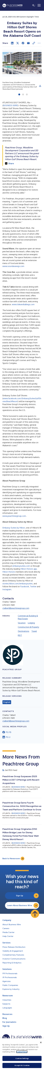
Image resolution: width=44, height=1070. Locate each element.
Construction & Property (28, 627)
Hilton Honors (8, 572)
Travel (34, 631)
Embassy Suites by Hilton (13, 527)
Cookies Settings (22, 1058)
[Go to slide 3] (27, 94)
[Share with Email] (28, 43)
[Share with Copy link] (34, 43)
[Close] (41, 1042)
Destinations (23, 631)
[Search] (33, 5)
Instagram (6, 589)
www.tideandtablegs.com (23, 304)
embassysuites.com (21, 566)
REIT (20, 635)
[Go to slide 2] (23, 94)
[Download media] (40, 85)
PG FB (8, 732)
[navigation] (39, 5)
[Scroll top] (35, 914)
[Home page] (12, 5)
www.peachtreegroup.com (14, 516)
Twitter (33, 586)
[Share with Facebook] (23, 43)
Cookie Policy (21, 1052)
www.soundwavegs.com (13, 266)
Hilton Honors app (29, 569)
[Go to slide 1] (19, 94)
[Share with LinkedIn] (12, 43)
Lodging (31, 623)
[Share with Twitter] (18, 43)
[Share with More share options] (39, 43)
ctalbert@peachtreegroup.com (15, 608)
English (6, 702)
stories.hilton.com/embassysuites (17, 583)
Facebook (24, 586)
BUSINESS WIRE (10, 105)
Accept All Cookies (22, 1065)
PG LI (8, 737)
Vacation (22, 623)
